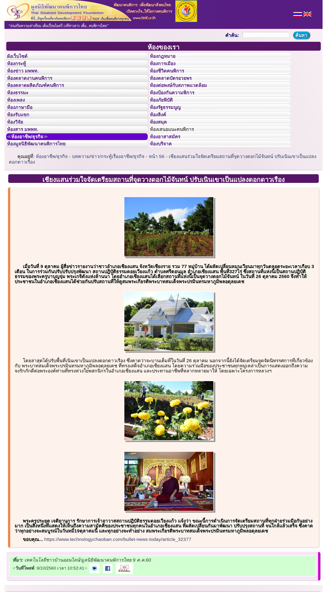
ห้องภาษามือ (23, 127)
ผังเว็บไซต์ (20, 57)
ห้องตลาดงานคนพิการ (35, 87)
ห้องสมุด (161, 147)
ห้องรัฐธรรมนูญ (169, 127)
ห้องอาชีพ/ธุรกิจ (33, 167)
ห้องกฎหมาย (166, 57)
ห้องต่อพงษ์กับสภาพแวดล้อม (184, 97)
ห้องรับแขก (21, 137)
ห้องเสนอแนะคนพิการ (177, 157)
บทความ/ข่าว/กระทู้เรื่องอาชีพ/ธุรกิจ (108, 191)
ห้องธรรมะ (21, 107)
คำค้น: (232, 35)
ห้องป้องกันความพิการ (177, 107)
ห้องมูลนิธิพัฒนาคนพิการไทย (43, 177)
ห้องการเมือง (166, 67)
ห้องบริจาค (164, 177)
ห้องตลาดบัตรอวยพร (176, 87)
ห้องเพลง (19, 117)
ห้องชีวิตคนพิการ (171, 77)
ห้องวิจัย (18, 147)
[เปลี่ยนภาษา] (297, 13)
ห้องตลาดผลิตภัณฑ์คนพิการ (42, 97)
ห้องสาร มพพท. (26, 157)
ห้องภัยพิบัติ (164, 117)
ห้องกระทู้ (19, 67)
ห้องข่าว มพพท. (26, 77)
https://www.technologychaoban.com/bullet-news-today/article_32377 (117, 573)
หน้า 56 (156, 191)
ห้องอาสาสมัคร (169, 167)
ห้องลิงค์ (161, 137)
